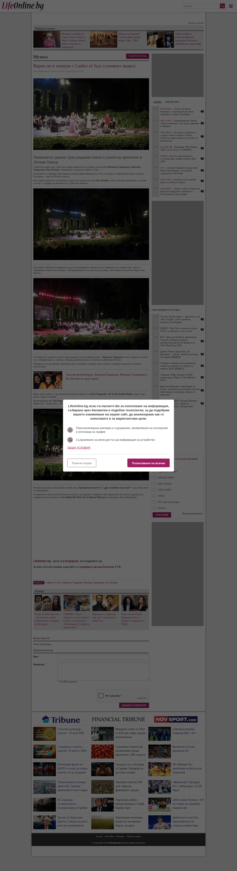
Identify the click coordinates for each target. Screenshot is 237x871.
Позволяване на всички (148, 463)
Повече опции (82, 463)
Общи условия (78, 447)
